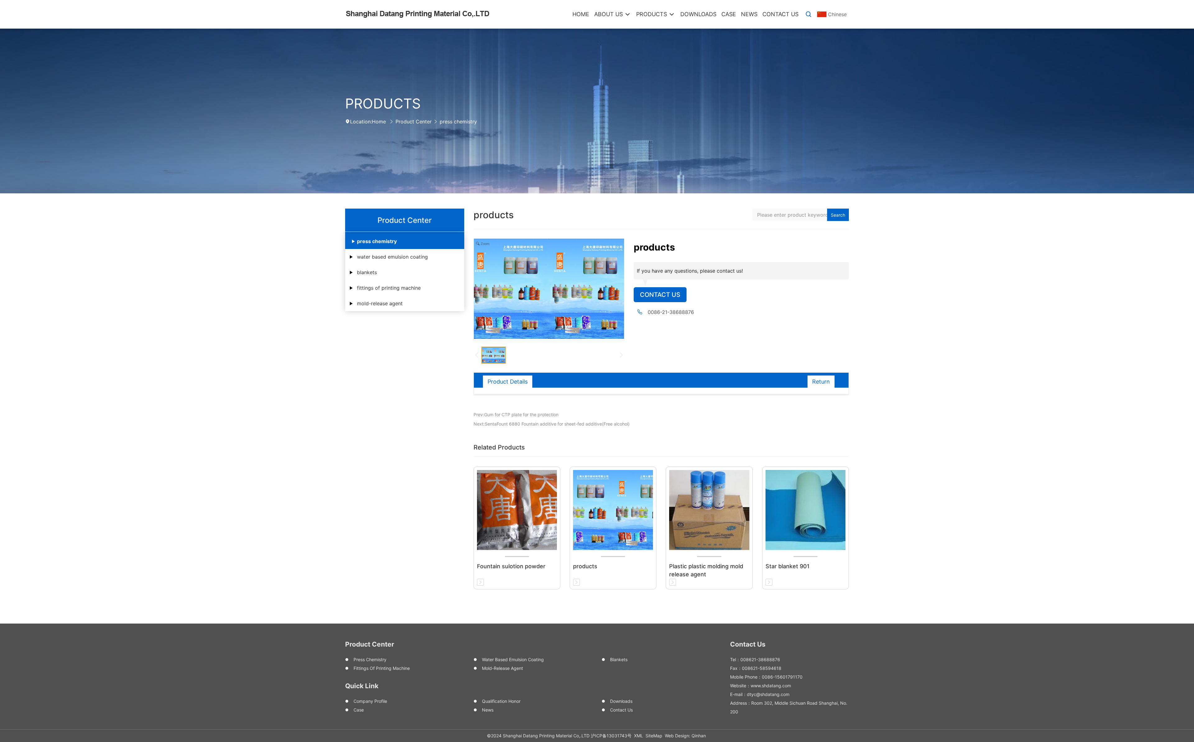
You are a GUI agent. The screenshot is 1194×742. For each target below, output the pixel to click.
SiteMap (654, 735)
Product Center (414, 121)
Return (821, 381)
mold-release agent (380, 303)
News (487, 709)
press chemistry (458, 121)
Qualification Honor (501, 701)
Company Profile (370, 701)
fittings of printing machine (389, 288)
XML (638, 735)
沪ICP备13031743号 (611, 735)
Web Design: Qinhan (685, 735)
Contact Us (660, 294)
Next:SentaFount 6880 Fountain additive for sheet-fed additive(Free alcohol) (552, 423)
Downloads (621, 701)
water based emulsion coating (392, 257)
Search (838, 215)
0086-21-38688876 (671, 312)
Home (379, 121)
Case (359, 709)
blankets (367, 272)
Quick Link (361, 686)
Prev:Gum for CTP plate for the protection (516, 414)
